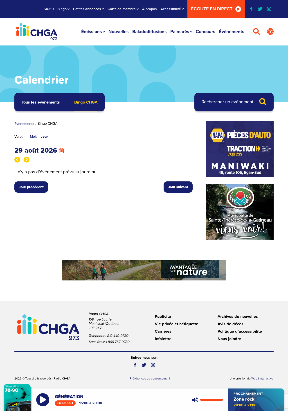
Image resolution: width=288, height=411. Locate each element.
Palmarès (179, 31)
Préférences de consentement (150, 378)
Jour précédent (31, 187)
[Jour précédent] (17, 160)
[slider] (211, 400)
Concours (205, 31)
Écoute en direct (212, 9)
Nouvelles (118, 31)
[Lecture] (43, 399)
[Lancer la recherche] (262, 102)
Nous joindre (229, 338)
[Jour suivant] (26, 160)
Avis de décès (230, 323)
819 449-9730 (117, 336)
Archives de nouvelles (238, 316)
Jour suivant (178, 187)
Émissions (91, 31)
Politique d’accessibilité (240, 331)
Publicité (163, 316)
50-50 (49, 9)
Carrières (163, 331)
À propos (149, 9)
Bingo (62, 9)
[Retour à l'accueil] (36, 32)
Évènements (24, 124)
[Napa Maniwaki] (240, 149)
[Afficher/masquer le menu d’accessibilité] (270, 31)
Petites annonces (87, 9)
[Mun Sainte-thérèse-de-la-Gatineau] (240, 212)
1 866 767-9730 (118, 342)
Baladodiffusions (149, 31)
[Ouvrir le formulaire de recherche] (256, 31)
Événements (231, 31)
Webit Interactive (262, 378)
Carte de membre (122, 9)
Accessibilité (170, 9)
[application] (206, 399)
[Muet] (195, 399)
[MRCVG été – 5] (144, 270)
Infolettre (163, 338)
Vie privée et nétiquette (176, 323)
